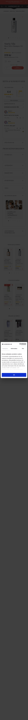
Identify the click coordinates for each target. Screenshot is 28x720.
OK (14, 374)
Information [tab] (14, 348)
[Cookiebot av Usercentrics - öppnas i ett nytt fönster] (19, 344)
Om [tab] (23, 348)
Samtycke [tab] (5, 348)
